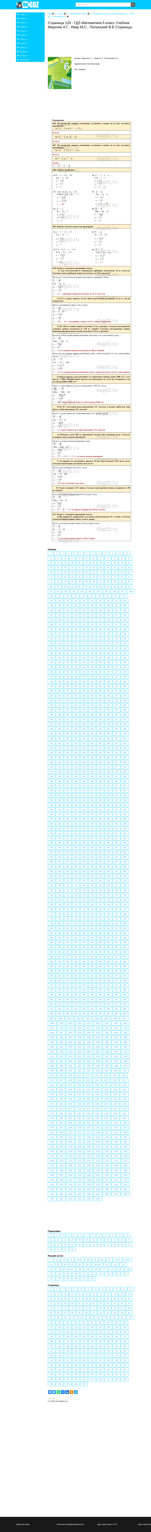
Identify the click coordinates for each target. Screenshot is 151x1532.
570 (59, 814)
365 (100, 715)
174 (92, 624)
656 (108, 852)
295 (100, 681)
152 (75, 615)
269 (51, 672)
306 (108, 686)
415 (100, 738)
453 (84, 757)
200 (59, 639)
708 (124, 876)
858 (124, 947)
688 (124, 867)
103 (90, 591)
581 (67, 819)
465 (100, 762)
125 (100, 601)
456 (108, 757)
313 (83, 691)
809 (51, 928)
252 (75, 662)
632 (75, 843)
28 (65, 563)
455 (100, 757)
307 (116, 686)
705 (100, 876)
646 (108, 848)
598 (124, 824)
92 (94, 586)
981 (67, 1009)
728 (124, 886)
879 (51, 961)
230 (59, 653)
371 (67, 719)
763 (84, 904)
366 (108, 715)
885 (100, 961)
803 (84, 923)
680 (59, 867)
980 (59, 1009)
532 (75, 795)
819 (51, 933)
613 (83, 833)
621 (67, 838)
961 (67, 999)
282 (75, 677)
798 (124, 919)
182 (75, 629)
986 (108, 1009)
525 (100, 791)
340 (59, 705)
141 (67, 610)
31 (86, 563)
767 (116, 904)
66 (79, 577)
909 (51, 976)
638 (124, 843)
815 (100, 928)
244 (92, 658)
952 (75, 995)
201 (67, 639)
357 (116, 710)
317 (116, 691)
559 (51, 810)
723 (84, 886)
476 (108, 767)
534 (92, 795)
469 (51, 767)
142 (75, 610)
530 (59, 795)
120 (59, 601)
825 (100, 933)
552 (75, 805)
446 (108, 753)
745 (100, 895)
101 (73, 591)
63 (58, 577)
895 (100, 966)
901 (67, 971)
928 (124, 980)
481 (67, 772)
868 (124, 952)
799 (51, 923)
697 (116, 871)
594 (92, 824)
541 (67, 800)
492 (75, 776)
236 (108, 653)
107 (122, 591)
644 (92, 848)
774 (92, 909)
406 (108, 734)
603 (84, 829)
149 (51, 615)
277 (116, 672)
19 (86, 558)
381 (67, 724)
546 (108, 800)
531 (67, 795)
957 (116, 995)
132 (75, 605)
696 (108, 871)
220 (59, 648)
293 (84, 681)
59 (115, 572)
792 (75, 919)
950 (59, 995)
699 (51, 876)
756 (108, 900)
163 (84, 620)
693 (84, 871)
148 (124, 610)
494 (92, 776)
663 (84, 857)
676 (108, 862)
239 (51, 658)
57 (101, 572)
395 (100, 729)
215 (100, 643)
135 (100, 605)
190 (59, 634)
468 (124, 762)
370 (59, 719)
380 (59, 724)
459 (51, 762)
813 (83, 928)
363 (84, 715)
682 (75, 867)
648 (124, 848)
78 (79, 582)
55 (86, 572)
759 (51, 904)
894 (92, 966)
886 (108, 961)
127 (116, 601)
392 (75, 729)
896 (108, 966)
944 (92, 990)
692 (75, 871)
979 (51, 1009)
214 (92, 643)
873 (84, 957)
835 (100, 938)
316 (108, 691)
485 (100, 772)
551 (67, 805)
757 (116, 900)
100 (65, 591)
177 (116, 624)
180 (59, 629)
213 (83, 643)
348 (124, 705)
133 (84, 605)
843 (84, 942)
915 (100, 976)
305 (100, 686)
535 (100, 795)
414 (92, 738)
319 (51, 696)
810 (59, 928)
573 (84, 814)
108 (130, 591)
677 (116, 862)
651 (67, 852)
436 (108, 748)
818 (124, 928)
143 (84, 610)
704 (92, 876)
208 (124, 639)
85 (129, 582)
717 (116, 881)
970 (59, 1004)
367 (116, 715)
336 (108, 700)
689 (51, 871)
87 (58, 586)
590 (59, 824)
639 (51, 848)
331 (67, 700)
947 (116, 990)
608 (124, 829)
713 (83, 881)
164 (92, 620)
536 (108, 795)
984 (92, 1009)
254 (92, 662)
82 (108, 582)
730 (59, 890)
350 (59, 710)
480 (59, 772)
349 (51, 710)
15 (58, 558)
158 (124, 615)
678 (124, 862)
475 (100, 767)
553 (84, 805)
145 (100, 610)
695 (100, 871)
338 (124, 700)
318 (124, 691)
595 (100, 824)
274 (92, 672)
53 (72, 572)
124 (92, 601)
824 (92, 933)
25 (129, 558)
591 (67, 824)
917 (116, 976)
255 (100, 662)
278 (124, 672)
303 (84, 686)
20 (94, 558)
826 (108, 933)
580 (59, 819)
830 (59, 938)
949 (51, 995)
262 (75, 667)
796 (108, 919)
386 (108, 724)
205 (100, 639)
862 (75, 952)
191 (67, 634)
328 (124, 696)
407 (116, 734)
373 (84, 719)
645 (100, 848)
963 (84, 999)
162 (75, 620)
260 (59, 667)
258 (124, 662)
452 (75, 757)
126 (108, 601)
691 (67, 871)
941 (67, 990)
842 (75, 942)
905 (100, 971)
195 (100, 634)
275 (100, 672)
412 (75, 738)
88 (65, 586)
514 (92, 786)
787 (116, 914)
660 (59, 857)
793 (84, 919)
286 (108, 677)
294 (92, 681)
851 (67, 947)
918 (124, 976)
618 (124, 833)
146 (108, 610)
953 (84, 995)
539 (51, 800)
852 (75, 947)
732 (75, 890)
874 (92, 957)
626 (108, 838)
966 (108, 999)
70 (108, 577)
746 (108, 895)
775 (100, 909)
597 (116, 824)
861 (67, 952)
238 (124, 653)
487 (116, 772)
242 (75, 658)
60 (122, 572)
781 (67, 914)
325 (100, 696)
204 (92, 639)
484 (92, 772)
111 (67, 596)
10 (106, 553)
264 (92, 667)
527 (116, 791)
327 (116, 696)
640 (59, 848)
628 (124, 838)
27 (58, 563)
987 (116, 1009)
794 (92, 919)
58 (108, 572)
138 (124, 605)
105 (106, 591)
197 (116, 634)
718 (124, 881)
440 (59, 753)
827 (116, 933)
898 (124, 966)
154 (92, 615)
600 (59, 829)
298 (124, 681)
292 (75, 681)
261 (67, 667)
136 (108, 605)
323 (84, 696)
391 (67, 729)
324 (92, 696)
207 (116, 639)
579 (51, 819)
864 (92, 952)
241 (67, 658)
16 (65, 558)
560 (59, 810)
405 (100, 734)
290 (59, 681)
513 (83, 786)
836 (108, 938)
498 (124, 776)
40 (65, 567)
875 (100, 957)
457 (116, 757)
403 (84, 734)
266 (108, 667)
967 (116, 999)
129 (51, 605)
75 (58, 582)
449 (51, 757)
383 (84, 724)
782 (75, 914)
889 (51, 966)
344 (92, 705)
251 (67, 662)
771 (67, 909)
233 (84, 653)
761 (67, 904)
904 (92, 971)
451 (67, 757)
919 (51, 980)
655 (100, 852)
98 (51, 591)
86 (51, 586)
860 (59, 952)
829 (51, 938)
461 (67, 762)
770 (59, 909)
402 (75, 734)
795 (100, 919)
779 (51, 914)
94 (108, 586)
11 (113, 553)
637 (116, 843)
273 (84, 672)
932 (75, 985)
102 (82, 591)
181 (67, 629)
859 (51, 952)
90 (79, 586)
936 (108, 985)
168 (124, 620)
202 (75, 639)
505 (100, 781)
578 (124, 814)
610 (59, 833)
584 (92, 819)
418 (124, 738)
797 (116, 919)
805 (100, 923)
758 (124, 900)
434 (92, 748)
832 (75, 938)
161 (67, 620)
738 (124, 890)
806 (108, 923)
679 (51, 867)
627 (116, 838)
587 (116, 819)
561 (67, 810)
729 (51, 890)
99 (58, 591)
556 (108, 805)
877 (116, 957)
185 (100, 629)
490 (59, 776)
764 (92, 904)
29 (72, 563)
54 (79, 572)
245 (100, 658)
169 (51, 624)
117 (115, 596)
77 (72, 582)
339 (51, 705)
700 (59, 876)
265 (100, 667)
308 (124, 686)
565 (100, 810)
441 (67, 753)
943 (84, 990)
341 (67, 705)
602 (75, 829)
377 (116, 719)
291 (67, 681)
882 (75, 961)
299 (51, 686)
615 (100, 833)
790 (59, 919)
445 (100, 753)
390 (59, 729)
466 (108, 762)
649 (51, 852)
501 (67, 781)
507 (116, 781)
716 (108, 881)
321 (67, 696)
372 (75, 719)
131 (67, 605)
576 (108, 814)
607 (116, 829)
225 (100, 648)
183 (84, 629)
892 (75, 966)
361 (67, 715)
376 (108, 719)
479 (51, 772)
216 (108, 643)
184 (92, 629)
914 (92, 976)
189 (51, 634)
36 (122, 563)
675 (100, 862)
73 (129, 577)
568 (124, 810)
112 (75, 596)
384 (92, 724)
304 (92, 686)
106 (114, 591)
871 (67, 957)
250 (59, 662)
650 (59, 852)
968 (124, 999)
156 (108, 615)
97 (129, 586)
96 (122, 586)
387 (116, 724)
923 (84, 980)
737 (116, 890)
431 (67, 748)
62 (51, 577)
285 (100, 677)
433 (84, 748)
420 (59, 743)
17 (72, 558)
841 (67, 942)
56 (94, 572)
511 (67, 786)
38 (51, 567)
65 (72, 577)
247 (116, 658)
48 (122, 567)
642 (75, 848)
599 (51, 829)
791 (67, 919)
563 (84, 810)
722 (75, 886)
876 (108, 957)
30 (79, 563)
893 (84, 966)
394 (92, 729)
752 (75, 900)
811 (67, 928)
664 (92, 857)
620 (59, 838)
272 (75, 672)
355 (100, 710)
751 (67, 900)
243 (84, 658)
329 (51, 700)
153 (84, 615)
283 (84, 677)
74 (51, 582)
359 (51, 715)
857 (116, 947)
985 (100, 1009)
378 (124, 719)
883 (84, 961)
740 (59, 895)
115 (99, 596)
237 (116, 653)
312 (75, 691)
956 (108, 995)
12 (120, 553)
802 (75, 923)
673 (84, 862)
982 (75, 1009)
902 (75, 971)
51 (58, 572)
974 (92, 1004)
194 (92, 634)
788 (124, 914)
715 (100, 881)
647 (116, 848)
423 (84, 743)
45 (101, 567)
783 (84, 914)
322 (75, 696)
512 (75, 786)
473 (84, 767)
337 (116, 700)
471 (67, 767)
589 (51, 824)
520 (59, 791)
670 (59, 862)
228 (124, 648)
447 (116, 753)
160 (59, 620)
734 (92, 890)
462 (75, 762)
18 (79, 558)
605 (100, 829)
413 (83, 738)
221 (67, 648)
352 (75, 710)
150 (59, 615)
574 (92, 814)
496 (108, 776)
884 (92, 961)
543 (84, 800)
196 (108, 634)
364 (92, 715)
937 (116, 985)
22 (108, 558)
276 (108, 672)
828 (124, 933)
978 (124, 1004)
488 (124, 772)
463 (84, 762)
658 (124, 852)
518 (124, 786)
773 (84, 909)
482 (75, 772)
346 (108, 705)
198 (124, 634)
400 (59, 734)
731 (67, 890)
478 (124, 767)
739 (51, 895)
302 (75, 686)
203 (84, 639)
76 (65, 582)
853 (84, 947)
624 (92, 838)
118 (123, 596)
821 (67, 933)
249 (51, 662)
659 (51, 857)
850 (59, 947)
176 (108, 624)
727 (116, 886)
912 (75, 976)
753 (84, 900)
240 (59, 658)
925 (100, 980)
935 (100, 985)
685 (100, 867)
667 (116, 857)
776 (108, 909)
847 (116, 942)
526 (108, 791)
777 (116, 909)
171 (67, 624)
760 (59, 904)
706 (108, 876)
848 (124, 942)
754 (92, 900)
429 (51, 748)
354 (92, 710)
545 (100, 800)
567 (116, 810)
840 (59, 942)
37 (129, 563)
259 (51, 667)
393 (84, 729)
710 (59, 881)
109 (51, 596)
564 (92, 810)
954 (92, 995)
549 (51, 805)
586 (108, 819)
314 (92, 691)
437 (116, 748)
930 (59, 985)
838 (124, 938)
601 (67, 829)
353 (84, 710)
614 (92, 833)
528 (124, 791)
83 (115, 582)
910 (59, 976)
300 (59, 686)
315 (100, 691)
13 (127, 553)
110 (59, 596)
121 (67, 601)
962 (75, 999)
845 (100, 942)
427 (116, 743)
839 (51, 942)
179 (51, 629)
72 (122, 577)
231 (67, 653)
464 (92, 762)
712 (75, 881)
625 (100, 838)
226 (108, 648)
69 (101, 577)
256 (108, 662)
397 (116, 729)
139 (51, 610)
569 (51, 814)
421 (67, 743)
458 (124, 757)
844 (92, 942)
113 (83, 596)
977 (116, 1004)
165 (100, 620)
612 (75, 833)
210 (59, 643)
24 (122, 558)
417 (116, 738)
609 (51, 833)
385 (100, 724)
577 (116, 814)
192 (75, 634)
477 (116, 767)
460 (59, 762)
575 (100, 814)
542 (75, 800)
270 (59, 672)
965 (100, 999)
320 (59, 696)
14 (51, 558)
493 (84, 776)
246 (108, 658)
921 (67, 980)
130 (59, 605)
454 (92, 757)
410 (59, 738)
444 (92, 753)
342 (75, 705)
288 (124, 677)
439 (51, 753)
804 (92, 923)
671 (67, 862)
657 (116, 852)
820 (59, 933)
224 (92, 648)
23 (115, 558)
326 (108, 696)
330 (59, 700)
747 (116, 895)
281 (67, 677)
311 (67, 691)
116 (107, 596)
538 (124, 795)
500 (59, 781)
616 (108, 833)
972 (75, 1004)
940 (59, 990)
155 (100, 615)
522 (75, 791)
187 (116, 629)
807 (116, 923)
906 (108, 971)
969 (51, 1004)
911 (67, 976)
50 (51, 572)
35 (115, 563)
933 (84, 985)
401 (67, 734)
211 (67, 643)
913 (83, 976)
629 (51, 843)
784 (92, 914)
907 (116, 971)
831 (67, 938)
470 (59, 767)
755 (100, 900)
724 (92, 886)
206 (108, 639)
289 (51, 681)
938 (124, 985)
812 (75, 928)
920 (59, 980)
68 (94, 577)
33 (101, 563)
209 (51, 643)
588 (124, 819)
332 (75, 700)
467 (116, 762)
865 (100, 952)
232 (75, 653)
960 (59, 999)
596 (108, 824)
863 (84, 952)
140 (59, 610)
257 (116, 662)
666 (108, 857)
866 (108, 952)
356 (108, 710)
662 (75, 857)
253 (84, 662)
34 (108, 563)
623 (84, 838)
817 (116, 928)
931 (67, 985)
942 (75, 990)
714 (92, 881)
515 (100, 786)
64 (65, 577)
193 (84, 634)
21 (101, 558)
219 (51, 648)
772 (75, 909)
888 (124, 961)
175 (100, 624)
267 (116, 667)
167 (116, 620)
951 (67, 995)
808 (124, 923)
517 (116, 786)
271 (67, 672)
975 (100, 1004)
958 (124, 995)
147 (116, 610)
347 (116, 705)
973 (84, 1004)
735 (100, 890)
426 (108, 743)
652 (75, 852)
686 (108, 867)
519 (51, 791)
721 (67, 886)
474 (92, 767)
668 (124, 857)
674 (92, 862)
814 (92, 928)
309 (51, 691)
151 (67, 615)
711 (67, 881)
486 (108, 772)
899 (51, 971)
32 (94, 563)
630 (59, 843)
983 (84, 1009)
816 (108, 928)
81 (101, 582)
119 (51, 601)
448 (124, 753)
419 (51, 743)
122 (75, 601)
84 (122, 582)
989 (51, 1014)
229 (51, 653)
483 (84, 772)
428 (124, 743)
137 (116, 605)
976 (108, 1004)
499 (51, 781)
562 (75, 810)
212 (75, 643)
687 (116, 867)
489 (51, 776)
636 (108, 843)
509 (51, 786)
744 (92, 895)
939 (51, 990)
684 (92, 867)
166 (108, 620)
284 (92, 677)
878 (124, 957)
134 (92, 605)
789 (51, 919)
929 (51, 985)
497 (116, 776)
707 (116, 876)
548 (124, 800)
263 (84, 667)
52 (65, 572)
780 (59, 914)
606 (108, 829)
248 (124, 658)
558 (124, 805)
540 (59, 800)
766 (108, 904)
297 (116, 681)
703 (84, 876)
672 (75, 862)
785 (100, 914)
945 (100, 990)
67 (86, 577)
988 (124, 1009)
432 (75, 748)
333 (84, 700)
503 (84, 781)
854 (92, 947)
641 (67, 848)
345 (100, 705)
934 (92, 985)
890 (59, 966)
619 (51, 838)
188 (124, 629)
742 (75, 895)
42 (79, 567)
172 (75, 624)
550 (59, 805)
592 (75, 824)
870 (59, 957)
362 (75, 715)
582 (75, 819)
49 (129, 567)
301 (67, 686)
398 (124, 729)
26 (51, 563)
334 (92, 700)
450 (59, 757)
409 (51, 738)
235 (100, 653)
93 (101, 586)
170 (59, 624)
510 (59, 786)
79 (86, 582)
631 (67, 843)
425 (100, 743)
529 (51, 795)
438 (124, 748)
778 (124, 909)
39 (58, 567)
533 (84, 795)
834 (92, 938)
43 (86, 567)
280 (59, 677)
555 (100, 805)
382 (75, 724)
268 (124, 667)
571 (67, 814)
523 (84, 791)
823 (84, 933)
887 (116, 961)
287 (116, 677)
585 (100, 819)
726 (108, 886)
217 (116, 643)
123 (83, 601)
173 (84, 624)
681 (67, 867)
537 (116, 795)
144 (92, 610)
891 (67, 966)
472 (75, 767)
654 (92, 852)
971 (67, 1004)
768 (124, 904)
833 (84, 938)
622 (75, 838)
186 (108, 629)
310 (59, 691)
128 (124, 601)
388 (124, 724)
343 (84, 705)
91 (86, 586)
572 (75, 814)
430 (59, 748)
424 (92, 743)
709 (51, 881)
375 (100, 719)
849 (51, 947)
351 (67, 710)
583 (84, 819)
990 (59, 1014)
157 (116, 615)
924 (92, 980)
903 (84, 971)
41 (72, 567)
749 (51, 900)
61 (129, 572)
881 (67, 961)
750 (59, 900)
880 (59, 961)
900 (59, 971)
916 (108, 976)
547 (116, 800)
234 (92, 653)
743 (84, 895)
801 (67, 923)
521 (67, 791)
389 (51, 729)
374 (92, 719)
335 (100, 700)
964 (92, 999)
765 (100, 904)
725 (100, 886)
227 (116, 648)
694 (92, 871)
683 (84, 867)
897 (116, 966)
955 (100, 995)
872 (75, 957)
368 (124, 715)
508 (124, 781)
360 (59, 715)
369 (51, 719)
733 (84, 890)
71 (115, 577)
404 (92, 734)
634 (92, 843)
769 (51, 909)
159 (51, 620)
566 (108, 810)
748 (124, 895)
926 (108, 980)
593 (84, 824)
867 (116, 952)
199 (51, 639)
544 (92, 800)
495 (100, 776)
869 (51, 957)
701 (67, 876)
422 (75, 743)
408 (124, 734)
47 (115, 567)
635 (100, 843)
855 (100, 947)
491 (67, 776)
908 (124, 971)
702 (75, 876)
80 (94, 582)
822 (75, 933)
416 (108, 738)
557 (116, 805)
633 (84, 843)
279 (51, 677)
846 (108, 942)
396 (108, 729)
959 (51, 999)
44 (94, 567)
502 (75, 781)
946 (108, 990)
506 (108, 781)
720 (59, 886)
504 (92, 781)
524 (92, 791)
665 (100, 857)
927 (116, 980)
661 (67, 857)
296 (108, 681)
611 (67, 833)
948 (124, 990)
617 (116, 833)
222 (75, 648)
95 (115, 586)
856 (108, 947)
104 (98, 591)
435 (100, 748)
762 (75, 904)
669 (51, 862)
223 (84, 648)
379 (51, 724)
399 (51, 734)
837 (116, 938)
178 (124, 624)
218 (124, 643)
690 (59, 871)
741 (67, 895)
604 (92, 829)
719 (51, 886)
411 (67, 738)
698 (124, 871)
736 (108, 890)
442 (75, 753)
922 (75, 980)
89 (72, 586)
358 (124, 710)
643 (84, 848)
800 (59, 923)
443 (84, 753)
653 (84, 852)
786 (108, 914)
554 (92, 805)
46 (108, 567)
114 (91, 596)
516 (108, 786)
